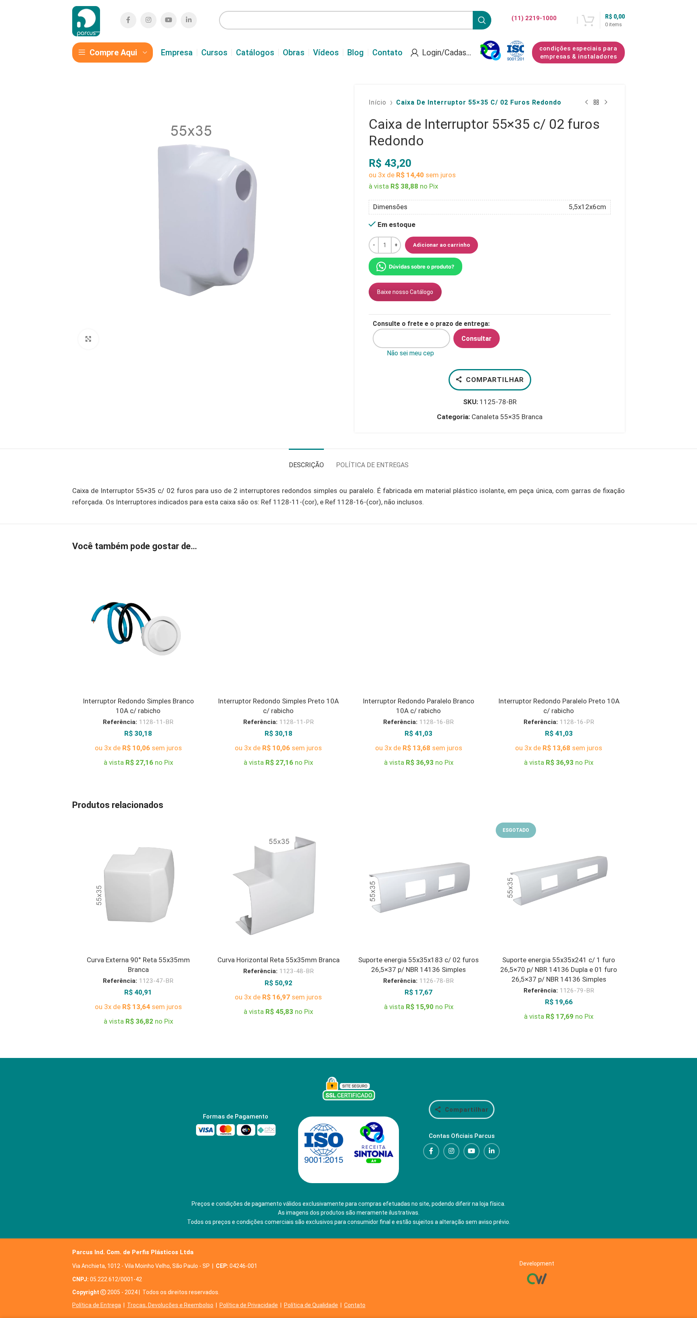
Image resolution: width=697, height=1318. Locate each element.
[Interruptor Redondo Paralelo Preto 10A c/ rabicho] (559, 627)
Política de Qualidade (311, 1305)
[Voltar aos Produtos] (596, 102)
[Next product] (606, 102)
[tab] (306, 461)
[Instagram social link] (148, 20)
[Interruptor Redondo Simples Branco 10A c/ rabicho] (138, 627)
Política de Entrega (96, 1305)
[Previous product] (586, 102)
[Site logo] (86, 19)
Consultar (476, 338)
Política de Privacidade (248, 1305)
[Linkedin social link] (189, 20)
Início (377, 102)
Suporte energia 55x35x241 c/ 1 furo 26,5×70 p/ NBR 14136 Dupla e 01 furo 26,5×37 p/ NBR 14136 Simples (558, 969)
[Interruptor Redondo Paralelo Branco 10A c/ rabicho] (419, 627)
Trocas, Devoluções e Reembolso (170, 1305)
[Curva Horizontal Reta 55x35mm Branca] (279, 886)
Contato (354, 1305)
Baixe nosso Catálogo (405, 292)
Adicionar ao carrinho (441, 245)
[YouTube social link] (169, 20)
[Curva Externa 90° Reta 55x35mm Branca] (138, 886)
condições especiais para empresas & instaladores (578, 52)
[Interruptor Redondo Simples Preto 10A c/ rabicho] (279, 627)
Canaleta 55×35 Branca (507, 417)
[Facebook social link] (128, 20)
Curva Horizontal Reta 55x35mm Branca (278, 960)
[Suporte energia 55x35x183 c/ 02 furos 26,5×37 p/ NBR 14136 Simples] (419, 886)
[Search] (482, 20)
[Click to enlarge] (88, 339)
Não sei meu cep (410, 353)
